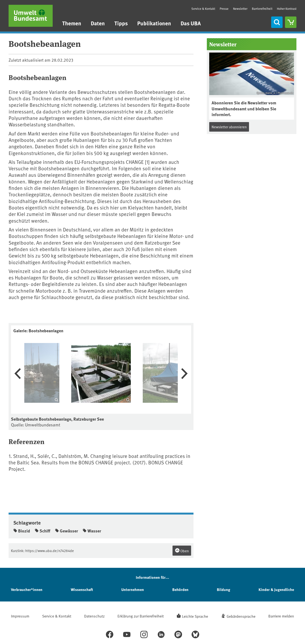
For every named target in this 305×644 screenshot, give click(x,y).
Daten (98, 23)
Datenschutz (94, 615)
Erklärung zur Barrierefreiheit (140, 615)
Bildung (223, 589)
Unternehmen (132, 589)
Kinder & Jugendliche (276, 589)
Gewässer (69, 531)
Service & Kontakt (203, 8)
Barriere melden (281, 615)
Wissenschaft (82, 589)
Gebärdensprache (241, 616)
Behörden (180, 589)
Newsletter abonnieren (229, 126)
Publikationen (154, 23)
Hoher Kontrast (286, 9)
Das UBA (191, 23)
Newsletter (240, 8)
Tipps (121, 23)
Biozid (24, 531)
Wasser (94, 531)
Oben (184, 550)
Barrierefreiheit (262, 8)
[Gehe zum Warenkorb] (290, 22)
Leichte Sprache (195, 616)
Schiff (45, 531)
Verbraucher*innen (26, 589)
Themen (71, 23)
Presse (224, 8)
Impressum (20, 615)
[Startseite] (31, 16)
